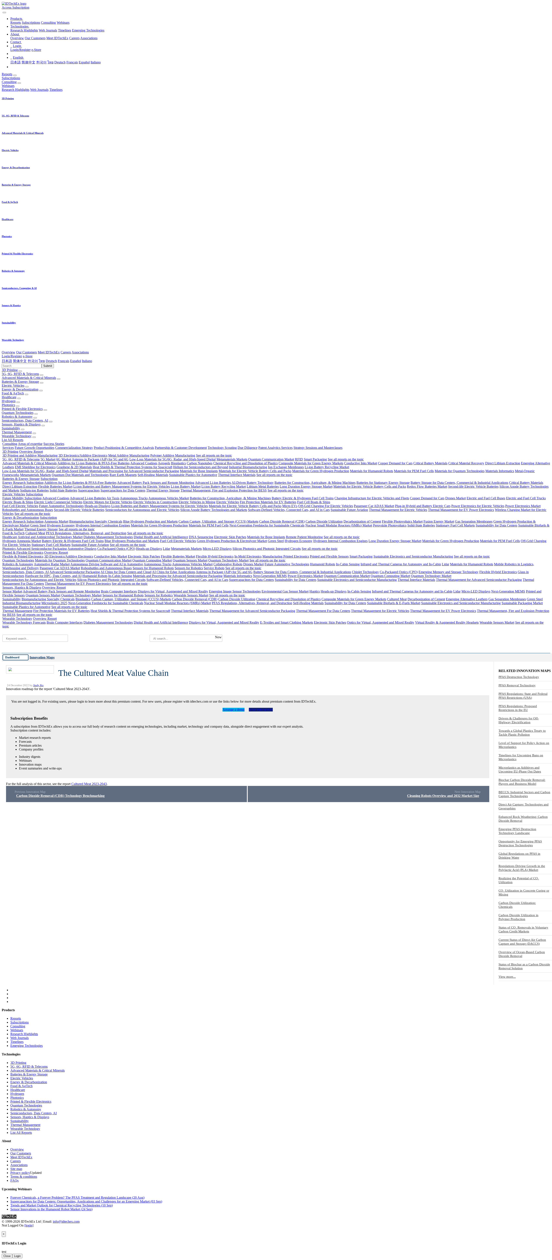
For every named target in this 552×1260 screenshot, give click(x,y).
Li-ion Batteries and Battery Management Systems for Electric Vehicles (121, 486)
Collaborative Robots (227, 564)
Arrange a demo (234, 709)
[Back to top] (2, 1229)
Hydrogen (9, 401)
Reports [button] (7, 74)
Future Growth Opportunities (34, 447)
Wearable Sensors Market (191, 595)
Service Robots (214, 568)
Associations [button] (80, 352)
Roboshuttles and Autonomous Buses (27, 510)
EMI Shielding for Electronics (35, 467)
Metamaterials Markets (231, 459)
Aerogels (164, 463)
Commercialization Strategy (74, 447)
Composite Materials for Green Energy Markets (311, 463)
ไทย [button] (42, 361)
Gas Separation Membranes (473, 521)
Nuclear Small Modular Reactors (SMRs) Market (338, 525)
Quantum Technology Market (228, 560)
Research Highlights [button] (15, 89)
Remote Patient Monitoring (304, 537)
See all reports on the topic (214, 455)
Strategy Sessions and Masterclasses (317, 447)
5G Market (48, 459)
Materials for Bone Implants (199, 471)
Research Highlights (24, 30)
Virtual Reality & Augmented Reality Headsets (447, 622)
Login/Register (20, 50)
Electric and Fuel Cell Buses (486, 498)
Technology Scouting (222, 447)
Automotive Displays (81, 548)
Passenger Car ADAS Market (374, 506)
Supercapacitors (89, 490)
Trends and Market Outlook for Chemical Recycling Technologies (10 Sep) (61, 1205)
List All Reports (12, 440)
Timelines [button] (56, 89)
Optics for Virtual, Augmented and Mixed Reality (380, 622)
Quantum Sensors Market (190, 560)
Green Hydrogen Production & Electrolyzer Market (232, 541)
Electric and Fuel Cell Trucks (526, 498)
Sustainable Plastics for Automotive (193, 475)
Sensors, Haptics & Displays (21, 424)
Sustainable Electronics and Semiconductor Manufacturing (413, 556)
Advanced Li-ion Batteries (213, 482)
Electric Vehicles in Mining (197, 502)
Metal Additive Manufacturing (128, 455)
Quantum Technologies (17, 413)
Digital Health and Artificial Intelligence (161, 537)
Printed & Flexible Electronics (22, 409)
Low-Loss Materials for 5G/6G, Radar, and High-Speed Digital (172, 459)
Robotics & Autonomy (17, 416)
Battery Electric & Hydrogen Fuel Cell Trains (303, 498)
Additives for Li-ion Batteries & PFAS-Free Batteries (93, 463)
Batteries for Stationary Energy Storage (383, 482)
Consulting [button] (9, 82)
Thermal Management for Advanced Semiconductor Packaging (479, 580)
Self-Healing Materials (153, 475)
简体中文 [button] (20, 361)
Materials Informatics (499, 471)
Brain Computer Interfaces (119, 591)
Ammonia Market (56, 521)
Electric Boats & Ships (17, 502)
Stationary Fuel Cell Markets (455, 525)
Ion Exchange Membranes (286, 467)
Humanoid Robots (322, 564)
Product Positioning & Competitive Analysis (124, 447)
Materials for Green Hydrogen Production (320, 471)
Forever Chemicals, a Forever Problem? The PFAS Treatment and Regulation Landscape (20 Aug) (77, 1197)
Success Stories (53, 444)
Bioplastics (178, 463)
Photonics (8, 405)
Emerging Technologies (88, 30)
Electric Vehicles (13, 385)
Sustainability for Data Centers (496, 525)
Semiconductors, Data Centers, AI (25, 420)
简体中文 (28, 62)
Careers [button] (66, 352)
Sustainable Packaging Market (522, 603)
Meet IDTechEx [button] (49, 352)
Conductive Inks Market (360, 463)
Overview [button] (8, 352)
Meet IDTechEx (57, 38)
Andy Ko (38, 685)
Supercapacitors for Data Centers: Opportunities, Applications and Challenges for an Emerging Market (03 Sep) (86, 1201)
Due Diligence (247, 447)
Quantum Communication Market (271, 459)
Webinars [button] (8, 86)
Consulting (48, 22)
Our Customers (35, 38)
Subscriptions (31, 22)
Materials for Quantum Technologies (460, 471)
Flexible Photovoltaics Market (402, 521)
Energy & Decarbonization (20, 389)
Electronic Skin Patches (230, 537)
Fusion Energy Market (438, 521)
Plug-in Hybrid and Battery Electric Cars (422, 506)
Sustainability (11, 428)
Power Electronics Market (523, 506)
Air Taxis (113, 498)
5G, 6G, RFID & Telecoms (20, 374)
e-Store (36, 50)
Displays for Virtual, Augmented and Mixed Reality (173, 591)
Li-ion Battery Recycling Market (327, 467)
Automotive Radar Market (52, 564)
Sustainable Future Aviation (349, 510)
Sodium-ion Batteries (34, 490)
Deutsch (60, 62)
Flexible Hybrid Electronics (215, 556)
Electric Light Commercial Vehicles (58, 502)
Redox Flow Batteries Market (427, 486)
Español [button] (75, 361)
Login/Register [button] (12, 356)
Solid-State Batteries (63, 490)
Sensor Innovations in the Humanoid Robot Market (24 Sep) (51, 1209)
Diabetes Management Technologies (108, 537)
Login (17, 1256)
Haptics (314, 591)
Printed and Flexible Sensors (329, 556)
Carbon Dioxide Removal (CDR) (282, 521)
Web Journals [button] (39, 89)
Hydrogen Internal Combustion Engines (103, 525)
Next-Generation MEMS (270, 576)
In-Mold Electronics (248, 556)
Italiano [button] (87, 361)
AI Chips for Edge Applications (173, 572)
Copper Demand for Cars (395, 463)
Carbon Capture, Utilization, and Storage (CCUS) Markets (218, 521)
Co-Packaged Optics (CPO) (116, 548)
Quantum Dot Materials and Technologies (80, 475)
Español (84, 62)
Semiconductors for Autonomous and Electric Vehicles (142, 510)
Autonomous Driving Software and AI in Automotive (106, 564)
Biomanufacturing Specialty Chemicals (95, 521)
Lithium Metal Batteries (263, 486)
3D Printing (10, 370)
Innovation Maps (42, 657)
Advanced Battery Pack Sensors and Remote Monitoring (155, 482)
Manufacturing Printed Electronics (285, 556)
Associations (88, 38)
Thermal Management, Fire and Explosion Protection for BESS (223, 490)
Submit (47, 365)
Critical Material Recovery (466, 463)
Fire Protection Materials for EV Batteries (268, 502)
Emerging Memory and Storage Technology (448, 572)
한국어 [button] (33, 361)
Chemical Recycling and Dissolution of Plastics (245, 463)
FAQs (14, 1180)
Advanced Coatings (143, 463)
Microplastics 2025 (54, 603)
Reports (15, 22)
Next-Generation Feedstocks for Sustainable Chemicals (266, 525)
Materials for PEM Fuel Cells (414, 471)
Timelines (64, 30)
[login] (28, 1225)
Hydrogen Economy (61, 525)
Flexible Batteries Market (55, 486)
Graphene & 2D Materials (74, 467)
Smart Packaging (315, 459)
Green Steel (38, 525)
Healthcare (9, 397)
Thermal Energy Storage (163, 490)
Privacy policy (20, 1173)
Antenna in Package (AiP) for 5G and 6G (100, 459)
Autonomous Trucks (134, 498)
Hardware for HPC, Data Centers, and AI (53, 576)
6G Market (63, 459)
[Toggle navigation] (4, 12)
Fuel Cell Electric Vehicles (20, 506)
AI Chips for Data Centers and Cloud (125, 572)
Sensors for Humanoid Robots (153, 568)
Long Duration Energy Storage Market (306, 486)
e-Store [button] (28, 356)
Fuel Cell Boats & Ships (313, 502)
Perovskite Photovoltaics (389, 525)
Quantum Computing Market (152, 560)
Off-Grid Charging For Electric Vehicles (325, 506)
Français (72, 62)
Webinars (63, 22)
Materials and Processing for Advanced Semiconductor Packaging (134, 471)
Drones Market (455, 498)
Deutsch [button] (51, 361)
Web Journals (48, 30)
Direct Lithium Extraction (502, 463)
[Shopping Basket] (2, 11)
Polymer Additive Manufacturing (172, 455)
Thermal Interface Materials (237, 475)
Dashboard (12, 657)
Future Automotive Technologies (61, 506)
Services (8, 447)
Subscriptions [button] (11, 78)
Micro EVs (289, 506)
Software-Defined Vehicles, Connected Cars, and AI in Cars (289, 510)
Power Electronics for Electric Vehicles (477, 506)
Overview (17, 38)
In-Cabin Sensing (348, 564)
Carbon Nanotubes (199, 463)
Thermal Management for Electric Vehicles (398, 510)
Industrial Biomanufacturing (248, 467)
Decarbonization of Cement (362, 521)
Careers (74, 38)
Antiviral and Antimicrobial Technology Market (50, 537)
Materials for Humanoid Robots (371, 471)
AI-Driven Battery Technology (253, 482)
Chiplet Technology (365, 572)
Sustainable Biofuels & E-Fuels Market (393, 603)
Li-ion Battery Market (186, 486)
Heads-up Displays (97, 506)
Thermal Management (17, 432)
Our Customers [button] (26, 352)
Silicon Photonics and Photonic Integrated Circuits (266, 548)
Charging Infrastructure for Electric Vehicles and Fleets (371, 498)
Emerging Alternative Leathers (467, 599)
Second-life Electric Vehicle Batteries (473, 486)
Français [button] (63, 361)
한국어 (41, 62)
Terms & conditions (23, 1176)
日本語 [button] (7, 361)
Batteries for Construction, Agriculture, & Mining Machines (315, 482)
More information (261, 709)
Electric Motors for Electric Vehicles (107, 502)
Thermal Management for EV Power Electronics (461, 510)
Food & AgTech (13, 393)
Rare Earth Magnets (123, 475)
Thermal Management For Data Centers (323, 611)
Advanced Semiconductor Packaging (41, 548)
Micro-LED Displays (217, 548)
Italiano (96, 62)
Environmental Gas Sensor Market (285, 591)
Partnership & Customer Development (181, 447)
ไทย (50, 62)
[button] (16, 19)
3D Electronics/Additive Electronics (82, 455)
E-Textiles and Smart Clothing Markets (286, 622)
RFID (299, 459)
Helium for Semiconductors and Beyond (200, 467)
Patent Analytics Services (275, 447)
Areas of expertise (30, 444)
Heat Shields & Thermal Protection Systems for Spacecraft (132, 467)
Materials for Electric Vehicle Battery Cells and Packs (255, 471)
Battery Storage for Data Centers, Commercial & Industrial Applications (459, 482)
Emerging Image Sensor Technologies (235, 591)
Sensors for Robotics (189, 568)
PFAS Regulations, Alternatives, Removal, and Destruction (86, 533)
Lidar (166, 548)
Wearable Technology (16, 436)
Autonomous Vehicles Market (168, 498)
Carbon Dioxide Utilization (324, 521)
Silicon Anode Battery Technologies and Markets (213, 510)
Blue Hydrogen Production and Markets (150, 521)
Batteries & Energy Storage (20, 381)
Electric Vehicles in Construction (155, 502)
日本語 (15, 62)
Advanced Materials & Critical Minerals (29, 378)
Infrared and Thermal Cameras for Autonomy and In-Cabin (401, 564)
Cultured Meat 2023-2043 (89, 784)
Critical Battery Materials (430, 463)
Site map (16, 1169)
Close (7, 1256)
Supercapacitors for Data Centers (122, 490)
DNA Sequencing (201, 537)
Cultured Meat (35, 533)
